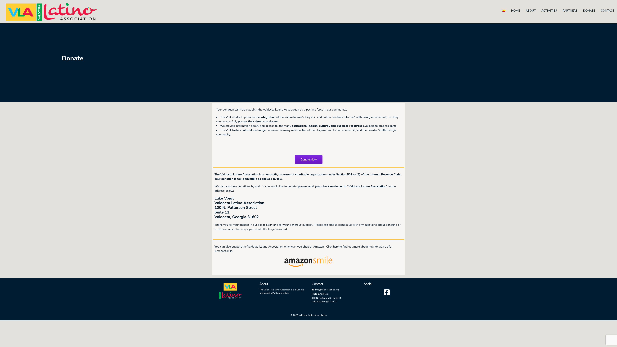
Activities (549, 10)
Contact (607, 10)
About (531, 10)
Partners (570, 10)
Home (515, 10)
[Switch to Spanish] (504, 10)
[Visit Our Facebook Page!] (387, 292)
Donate (589, 10)
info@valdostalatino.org (327, 289)
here (336, 247)
